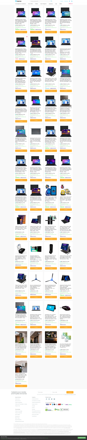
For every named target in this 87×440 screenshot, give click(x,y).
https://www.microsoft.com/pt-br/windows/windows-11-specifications (54, 433)
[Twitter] (51, 399)
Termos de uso (17, 400)
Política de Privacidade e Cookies (70, 394)
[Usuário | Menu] (69, 1)
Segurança (51, 3)
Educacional (17, 416)
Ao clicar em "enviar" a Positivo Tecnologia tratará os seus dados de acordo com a (56, 394)
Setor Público (17, 414)
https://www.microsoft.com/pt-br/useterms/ (44, 429)
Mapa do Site (17, 405)
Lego (56, 3)
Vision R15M (30, 3)
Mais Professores (18, 419)
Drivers (33, 407)
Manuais (33, 409)
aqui (19, 438)
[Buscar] (51, 1)
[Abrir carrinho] (72, 1)
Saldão (60, 3)
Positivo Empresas (18, 412)
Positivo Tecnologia (18, 411)
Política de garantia (18, 402)
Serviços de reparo (35, 414)
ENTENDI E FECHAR (82, 437)
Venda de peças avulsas (36, 412)
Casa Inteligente (43, 3)
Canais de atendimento (36, 402)
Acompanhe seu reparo (36, 400)
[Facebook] (46, 399)
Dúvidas (33, 405)
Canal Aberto (34, 416)
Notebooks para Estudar (19, 421)
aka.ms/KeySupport (19, 427)
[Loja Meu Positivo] (18, 1)
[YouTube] (54, 399)
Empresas (66, 1)
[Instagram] (49, 399)
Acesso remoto (34, 404)
